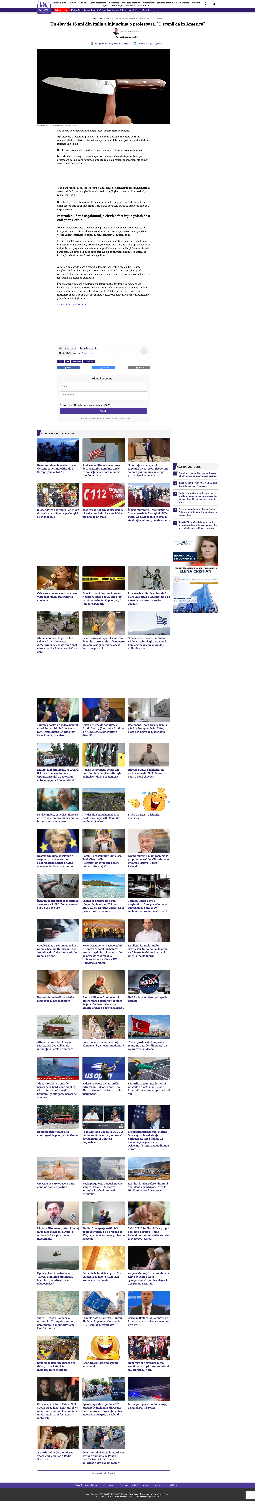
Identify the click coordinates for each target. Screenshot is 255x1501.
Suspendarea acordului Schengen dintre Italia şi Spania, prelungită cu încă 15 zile (58, 513)
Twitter (106, 368)
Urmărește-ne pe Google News (151, 43)
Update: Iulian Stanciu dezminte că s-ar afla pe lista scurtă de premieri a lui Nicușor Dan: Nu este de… (114, 10)
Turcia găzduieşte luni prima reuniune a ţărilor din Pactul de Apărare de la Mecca (147, 1045)
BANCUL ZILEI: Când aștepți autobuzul (100, 1364)
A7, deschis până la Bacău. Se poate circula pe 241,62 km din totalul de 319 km (101, 818)
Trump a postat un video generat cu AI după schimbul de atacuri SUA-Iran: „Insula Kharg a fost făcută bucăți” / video (57, 730)
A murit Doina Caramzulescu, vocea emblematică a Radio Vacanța (55, 1456)
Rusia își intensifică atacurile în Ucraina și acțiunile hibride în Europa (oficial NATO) (57, 468)
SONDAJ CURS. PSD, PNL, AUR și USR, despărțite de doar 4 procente (197, 484)
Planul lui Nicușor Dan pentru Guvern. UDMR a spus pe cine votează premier (197, 474)
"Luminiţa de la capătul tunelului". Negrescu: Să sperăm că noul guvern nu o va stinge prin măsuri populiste (148, 470)
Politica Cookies (108, 1485)
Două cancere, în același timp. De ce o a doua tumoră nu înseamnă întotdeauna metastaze (57, 818)
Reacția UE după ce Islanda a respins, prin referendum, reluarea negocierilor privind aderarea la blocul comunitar (55, 861)
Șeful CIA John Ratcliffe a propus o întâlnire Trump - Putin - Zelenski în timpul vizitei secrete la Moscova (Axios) (149, 1233)
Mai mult (144, 5)
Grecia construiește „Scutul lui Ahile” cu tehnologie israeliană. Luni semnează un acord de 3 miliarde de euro (147, 643)
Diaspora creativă (131, 2)
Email (141, 368)
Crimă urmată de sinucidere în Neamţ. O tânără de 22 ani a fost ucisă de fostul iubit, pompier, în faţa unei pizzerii (102, 598)
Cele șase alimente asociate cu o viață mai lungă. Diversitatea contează (57, 596)
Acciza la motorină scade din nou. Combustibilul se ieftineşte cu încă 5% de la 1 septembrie (101, 773)
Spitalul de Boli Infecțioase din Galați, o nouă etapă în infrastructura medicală (56, 1366)
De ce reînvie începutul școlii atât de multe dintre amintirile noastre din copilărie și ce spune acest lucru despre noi (103, 643)
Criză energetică (98, 2)
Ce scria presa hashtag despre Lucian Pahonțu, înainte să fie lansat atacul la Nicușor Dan (197, 512)
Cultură (196, 2)
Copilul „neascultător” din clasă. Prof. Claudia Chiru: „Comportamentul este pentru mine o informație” (102, 861)
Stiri (101, 18)
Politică (72, 2)
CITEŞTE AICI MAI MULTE (71, 304)
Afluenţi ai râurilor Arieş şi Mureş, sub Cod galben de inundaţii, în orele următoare (55, 1045)
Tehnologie (117, 5)
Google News (87, 353)
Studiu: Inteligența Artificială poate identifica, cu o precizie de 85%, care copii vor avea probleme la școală (103, 1233)
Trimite (103, 411)
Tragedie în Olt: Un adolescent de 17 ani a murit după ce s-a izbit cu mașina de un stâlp (103, 513)
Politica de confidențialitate (85, 1485)
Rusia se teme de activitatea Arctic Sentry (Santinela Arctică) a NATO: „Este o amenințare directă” (103, 730)
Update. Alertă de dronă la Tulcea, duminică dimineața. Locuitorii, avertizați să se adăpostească (55, 1278)
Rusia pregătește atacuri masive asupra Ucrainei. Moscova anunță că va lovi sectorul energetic (102, 1189)
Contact (146, 1485)
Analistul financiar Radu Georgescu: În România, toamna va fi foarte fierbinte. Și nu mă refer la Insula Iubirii (148, 951)
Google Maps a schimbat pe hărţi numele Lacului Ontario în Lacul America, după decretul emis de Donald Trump (57, 951)
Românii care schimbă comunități (160, 2)
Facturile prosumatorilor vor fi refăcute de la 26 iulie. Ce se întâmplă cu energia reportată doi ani (149, 1089)
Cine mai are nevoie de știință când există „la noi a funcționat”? (103, 1043)
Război (83, 2)
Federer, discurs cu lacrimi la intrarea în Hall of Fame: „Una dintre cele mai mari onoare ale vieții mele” (101, 1089)
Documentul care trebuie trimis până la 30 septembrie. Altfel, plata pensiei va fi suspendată (147, 728)
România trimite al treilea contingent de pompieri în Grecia (57, 1133)
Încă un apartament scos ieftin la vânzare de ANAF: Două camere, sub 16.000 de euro (57, 904)
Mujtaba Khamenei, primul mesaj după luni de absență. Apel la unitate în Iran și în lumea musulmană (58, 1233)
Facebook (70, 368)
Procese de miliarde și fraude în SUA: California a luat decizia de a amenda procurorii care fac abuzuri (149, 598)
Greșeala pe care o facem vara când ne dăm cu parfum (56, 1185)
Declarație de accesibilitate (165, 1485)
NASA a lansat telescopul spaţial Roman (148, 998)
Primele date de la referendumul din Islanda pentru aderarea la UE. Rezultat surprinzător (102, 1321)
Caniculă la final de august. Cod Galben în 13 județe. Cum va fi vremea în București (102, 1276)
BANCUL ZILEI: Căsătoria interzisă (144, 816)
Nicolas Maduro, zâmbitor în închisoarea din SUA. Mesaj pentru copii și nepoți (146, 773)
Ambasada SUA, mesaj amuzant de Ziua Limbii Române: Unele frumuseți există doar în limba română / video (102, 470)
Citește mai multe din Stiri (103, 1473)
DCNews (44, 7)
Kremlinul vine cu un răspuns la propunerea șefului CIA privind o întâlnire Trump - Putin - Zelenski (148, 861)
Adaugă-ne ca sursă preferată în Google (112, 43)
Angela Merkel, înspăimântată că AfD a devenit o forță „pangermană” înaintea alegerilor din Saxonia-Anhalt (149, 1278)
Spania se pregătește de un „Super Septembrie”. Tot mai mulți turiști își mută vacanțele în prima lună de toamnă (103, 906)
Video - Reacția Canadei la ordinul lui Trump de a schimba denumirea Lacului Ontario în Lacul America (57, 1323)
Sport (106, 5)
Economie (114, 2)
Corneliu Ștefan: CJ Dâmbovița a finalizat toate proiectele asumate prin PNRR (148, 1321)
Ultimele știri (59, 2)
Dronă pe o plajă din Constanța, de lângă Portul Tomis (147, 1405)
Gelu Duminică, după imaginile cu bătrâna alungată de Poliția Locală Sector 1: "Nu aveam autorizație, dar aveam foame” (103, 1457)
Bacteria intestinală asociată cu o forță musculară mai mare (57, 998)
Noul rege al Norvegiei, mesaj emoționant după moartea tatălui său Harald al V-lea (148, 1366)
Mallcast (130, 5)
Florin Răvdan (135, 31)
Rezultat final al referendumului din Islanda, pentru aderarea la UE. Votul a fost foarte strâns (148, 1187)
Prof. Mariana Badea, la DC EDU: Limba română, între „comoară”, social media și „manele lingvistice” (102, 1137)
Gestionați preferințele (129, 1485)
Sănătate (184, 2)
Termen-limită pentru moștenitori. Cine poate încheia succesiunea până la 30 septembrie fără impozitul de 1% (147, 906)
